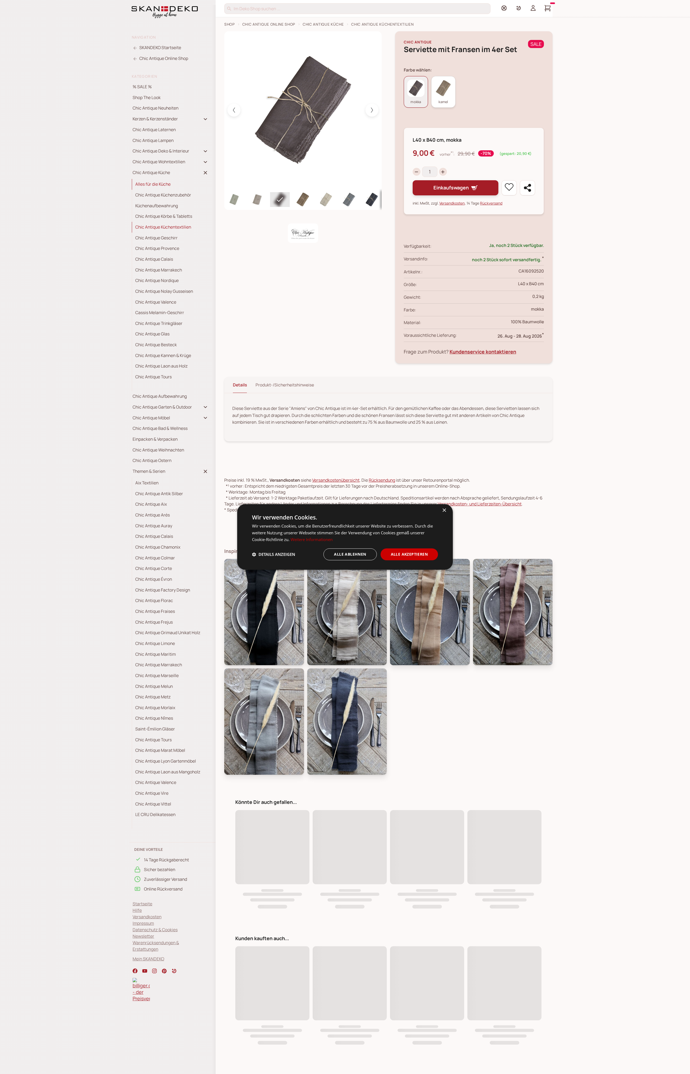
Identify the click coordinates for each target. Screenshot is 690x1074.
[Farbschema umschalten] (518, 8)
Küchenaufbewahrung (156, 206)
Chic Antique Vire (151, 793)
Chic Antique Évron (153, 579)
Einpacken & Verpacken (155, 439)
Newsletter (143, 936)
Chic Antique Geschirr (156, 238)
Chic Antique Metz (153, 697)
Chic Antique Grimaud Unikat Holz (167, 632)
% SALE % (142, 87)
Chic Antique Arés (152, 515)
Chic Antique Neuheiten (155, 108)
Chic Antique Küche (323, 24)
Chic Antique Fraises (155, 611)
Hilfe (137, 910)
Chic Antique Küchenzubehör (163, 195)
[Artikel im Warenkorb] (548, 8)
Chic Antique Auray (153, 526)
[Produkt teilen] (527, 187)
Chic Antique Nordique (157, 280)
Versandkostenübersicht (336, 480)
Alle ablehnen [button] (350, 554)
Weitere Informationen (312, 539)
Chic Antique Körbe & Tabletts (163, 216)
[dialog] (345, 537)
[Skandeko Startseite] (164, 11)
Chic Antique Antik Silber (159, 494)
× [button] (444, 510)
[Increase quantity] (443, 172)
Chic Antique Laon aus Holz (161, 366)
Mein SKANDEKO (148, 959)
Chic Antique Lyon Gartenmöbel (165, 761)
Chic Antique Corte (153, 568)
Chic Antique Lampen (153, 140)
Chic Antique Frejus (154, 622)
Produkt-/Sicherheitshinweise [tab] (285, 385)
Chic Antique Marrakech (158, 270)
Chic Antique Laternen (154, 129)
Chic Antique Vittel (153, 804)
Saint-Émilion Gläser (155, 729)
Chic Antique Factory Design (162, 590)
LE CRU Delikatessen (155, 814)
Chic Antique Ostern (152, 460)
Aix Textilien (146, 483)
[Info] (504, 8)
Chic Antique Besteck (156, 345)
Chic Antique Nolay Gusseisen (164, 291)
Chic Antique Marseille (157, 675)
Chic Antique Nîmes (154, 718)
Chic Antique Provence (157, 248)
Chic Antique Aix (151, 504)
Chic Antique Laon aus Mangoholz (167, 772)
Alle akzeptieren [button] (409, 554)
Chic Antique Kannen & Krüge (163, 355)
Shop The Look (147, 97)
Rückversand (491, 203)
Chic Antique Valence (155, 302)
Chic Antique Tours (153, 377)
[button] (174, 971)
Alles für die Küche (153, 184)
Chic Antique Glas (152, 334)
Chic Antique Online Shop (268, 24)
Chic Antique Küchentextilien (163, 227)
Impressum (143, 923)
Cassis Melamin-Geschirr (159, 312)
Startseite (142, 904)
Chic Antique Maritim (155, 654)
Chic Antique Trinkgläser (158, 323)
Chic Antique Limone (155, 643)
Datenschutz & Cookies (155, 930)
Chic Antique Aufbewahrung (160, 396)
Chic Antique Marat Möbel (160, 750)
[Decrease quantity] (416, 172)
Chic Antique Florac (154, 600)
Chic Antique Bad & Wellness (160, 428)
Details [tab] (240, 385)
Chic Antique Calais (154, 259)
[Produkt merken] (509, 187)
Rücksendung (382, 480)
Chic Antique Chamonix (157, 547)
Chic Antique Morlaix (155, 708)
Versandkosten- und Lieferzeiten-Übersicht (480, 504)
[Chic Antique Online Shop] (303, 233)
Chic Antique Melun (154, 686)
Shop (229, 24)
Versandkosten (147, 917)
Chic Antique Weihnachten (158, 450)
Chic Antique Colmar (155, 558)
